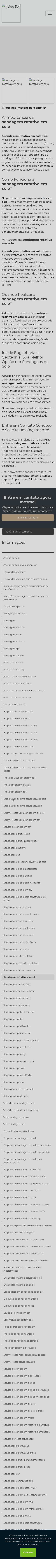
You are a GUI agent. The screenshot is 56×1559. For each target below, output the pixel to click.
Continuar (28, 1552)
